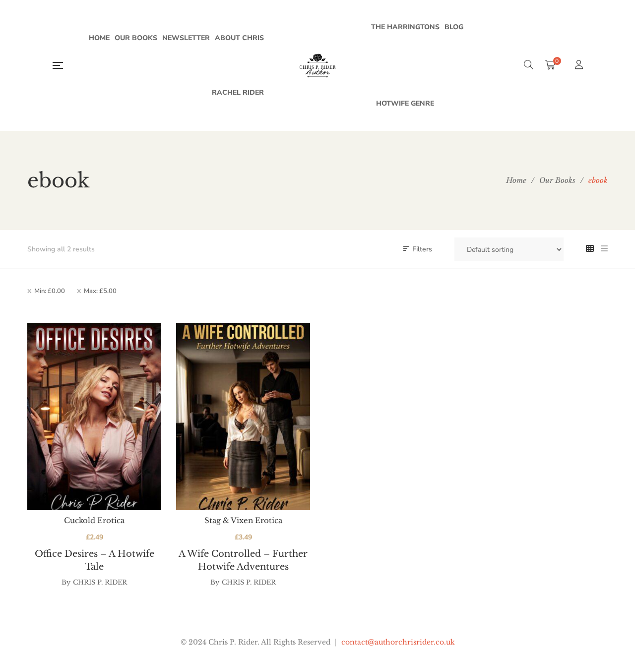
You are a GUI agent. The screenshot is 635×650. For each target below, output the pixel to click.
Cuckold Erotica (94, 520)
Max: (100, 291)
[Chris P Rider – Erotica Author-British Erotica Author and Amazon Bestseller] (317, 65)
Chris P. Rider (100, 582)
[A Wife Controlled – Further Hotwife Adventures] (243, 416)
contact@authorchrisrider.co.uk (398, 642)
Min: (49, 291)
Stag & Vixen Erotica (243, 520)
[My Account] (580, 65)
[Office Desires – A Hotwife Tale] (94, 416)
